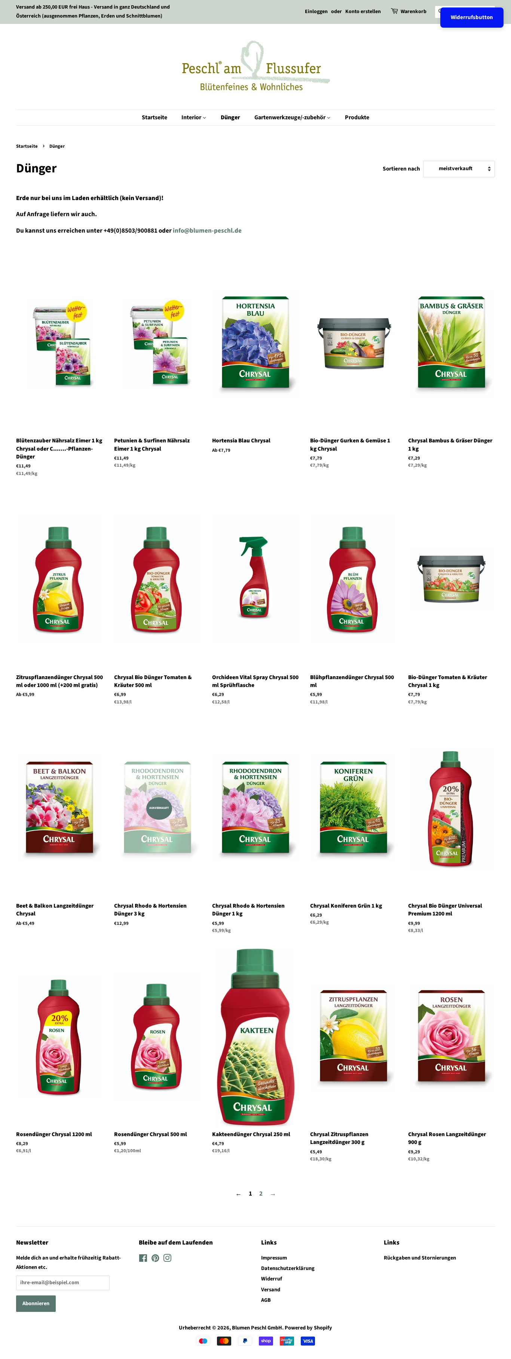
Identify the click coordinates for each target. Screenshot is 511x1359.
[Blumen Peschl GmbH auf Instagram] (167, 1260)
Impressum (274, 1258)
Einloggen (316, 11)
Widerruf (271, 1279)
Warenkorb (413, 11)
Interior (191, 117)
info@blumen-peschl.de (207, 230)
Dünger (230, 117)
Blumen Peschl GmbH (257, 1328)
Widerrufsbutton (472, 17)
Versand (270, 1290)
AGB (266, 1300)
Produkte (357, 117)
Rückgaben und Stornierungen (420, 1258)
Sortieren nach (401, 169)
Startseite (154, 117)
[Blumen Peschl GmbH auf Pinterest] (155, 1260)
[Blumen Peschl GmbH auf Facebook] (143, 1260)
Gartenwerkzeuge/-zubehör (290, 117)
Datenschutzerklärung (288, 1268)
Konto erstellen (363, 11)
